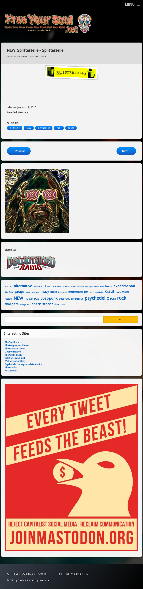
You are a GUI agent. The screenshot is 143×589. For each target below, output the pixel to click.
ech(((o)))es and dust (15, 357)
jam (86, 291)
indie (53, 292)
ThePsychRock (12, 342)
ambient (37, 286)
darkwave (66, 286)
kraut (109, 291)
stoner (47, 304)
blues (46, 286)
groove (28, 292)
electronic (15, 127)
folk (6, 292)
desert (73, 286)
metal (125, 291)
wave (63, 304)
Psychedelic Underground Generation (23, 364)
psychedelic (44, 127)
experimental (124, 286)
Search (120, 319)
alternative (23, 285)
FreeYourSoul (24, 580)
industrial (62, 292)
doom (80, 286)
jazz (92, 292)
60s (6, 286)
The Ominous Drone (15, 348)
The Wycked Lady (13, 354)
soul (29, 304)
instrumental (75, 291)
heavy (45, 291)
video (57, 304)
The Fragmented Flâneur (17, 345)
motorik (8, 299)
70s (11, 286)
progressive (77, 298)
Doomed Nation (13, 351)
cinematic (56, 286)
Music (43, 56)
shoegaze (12, 304)
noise (29, 298)
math (118, 292)
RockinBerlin (11, 370)
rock (59, 127)
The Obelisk (11, 367)
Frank (35, 56)
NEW (29, 127)
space (71, 127)
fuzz (11, 292)
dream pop (89, 286)
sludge (23, 304)
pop (36, 298)
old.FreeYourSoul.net (75, 574)
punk (113, 298)
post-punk (49, 298)
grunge (35, 292)
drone (96, 286)
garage (19, 292)
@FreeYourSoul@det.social (27, 574)
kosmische (99, 292)
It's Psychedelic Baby (15, 361)
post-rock (64, 298)
